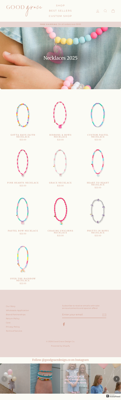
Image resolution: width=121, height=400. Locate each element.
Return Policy (12, 318)
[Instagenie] (113, 397)
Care (8, 323)
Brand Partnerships (16, 314)
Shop (60, 5)
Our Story (10, 306)
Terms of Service (14, 331)
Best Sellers (60, 10)
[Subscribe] (104, 315)
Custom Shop (60, 16)
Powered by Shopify (60, 346)
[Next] (117, 379)
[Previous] (4, 379)
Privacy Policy (13, 327)
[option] (60, 24)
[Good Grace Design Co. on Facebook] (64, 324)
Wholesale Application (17, 310)
